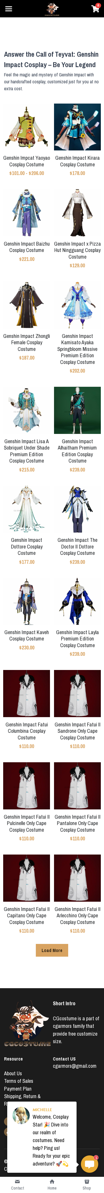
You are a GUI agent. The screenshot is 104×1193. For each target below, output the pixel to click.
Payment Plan (17, 1088)
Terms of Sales (18, 1081)
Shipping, (13, 1096)
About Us (13, 1073)
